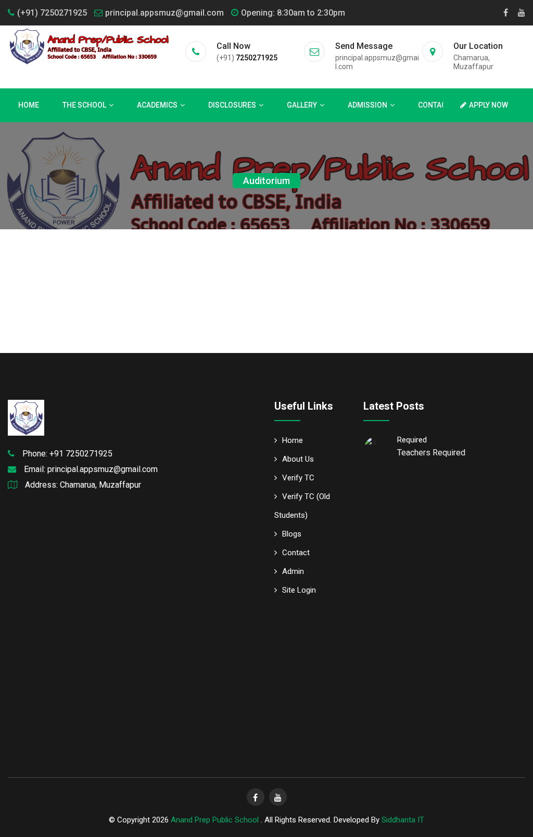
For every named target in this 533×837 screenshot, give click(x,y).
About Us (298, 459)
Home (28, 105)
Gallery (302, 105)
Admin (293, 571)
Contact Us (439, 105)
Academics (157, 105)
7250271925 (256, 58)
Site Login (299, 590)
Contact (296, 552)
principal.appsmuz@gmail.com (164, 13)
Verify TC (298, 477)
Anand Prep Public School (216, 820)
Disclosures (232, 105)
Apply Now (488, 105)
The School (84, 105)
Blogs (291, 534)
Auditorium (266, 180)
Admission (367, 105)
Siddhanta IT (403, 820)
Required (412, 439)
